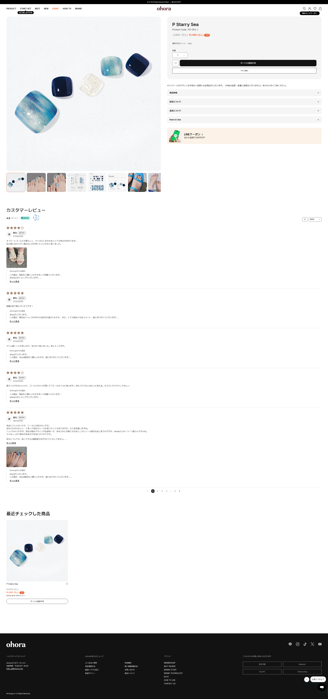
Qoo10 (262, 672)
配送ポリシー (90, 673)
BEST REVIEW (169, 666)
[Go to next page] (180, 491)
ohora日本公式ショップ (94, 656)
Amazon (302, 664)
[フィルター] (305, 219)
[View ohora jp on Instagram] (297, 644)
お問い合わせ (130, 670)
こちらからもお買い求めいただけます (257, 656)
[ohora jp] (164, 8)
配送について (175, 101)
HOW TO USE (169, 680)
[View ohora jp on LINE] (290, 644)
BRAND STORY (170, 670)
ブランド (167, 656)
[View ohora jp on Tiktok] (305, 644)
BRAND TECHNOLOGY (173, 673)
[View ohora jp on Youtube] (320, 644)
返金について (130, 673)
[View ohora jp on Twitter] (312, 644)
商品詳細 (173, 93)
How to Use (175, 119)
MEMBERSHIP (169, 663)
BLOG (166, 677)
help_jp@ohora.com (14, 669)
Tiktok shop (302, 672)
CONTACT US (170, 684)
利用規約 (128, 663)
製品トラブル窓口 (92, 670)
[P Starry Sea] (16, 182)
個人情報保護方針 (131, 666)
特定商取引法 (90, 666)
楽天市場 (262, 664)
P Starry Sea (12, 584)
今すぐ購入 (244, 71)
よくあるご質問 (91, 663)
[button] (78, 8)
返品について (175, 110)
